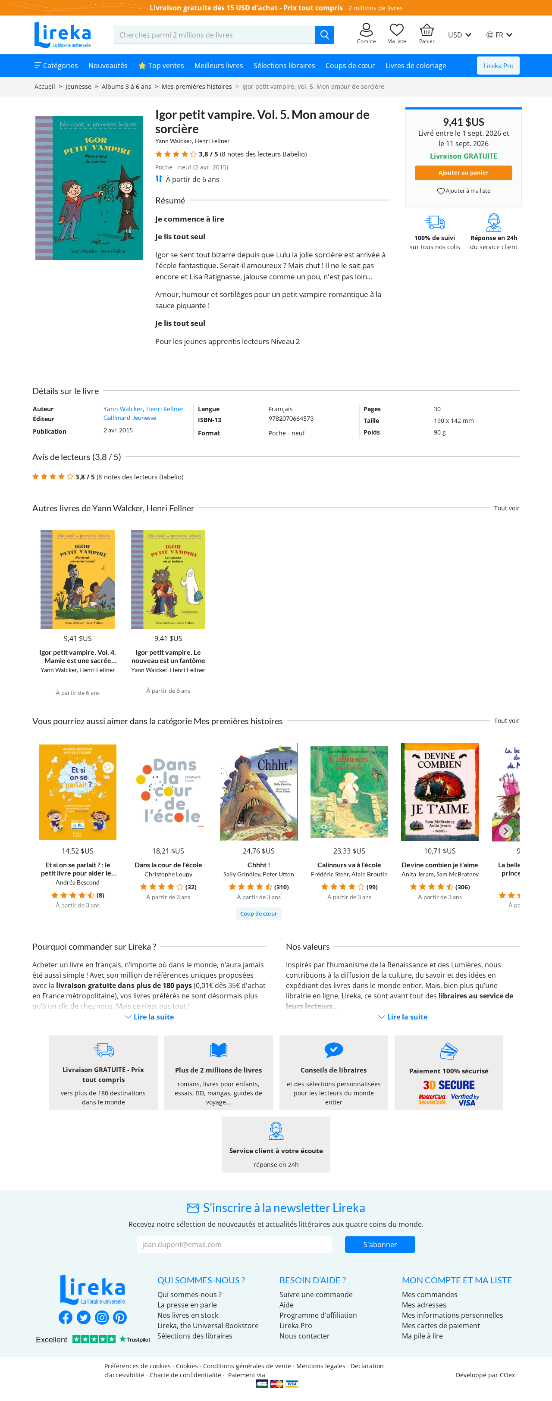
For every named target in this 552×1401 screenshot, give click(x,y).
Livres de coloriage (416, 65)
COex (507, 1375)
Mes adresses (424, 1305)
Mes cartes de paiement (441, 1325)
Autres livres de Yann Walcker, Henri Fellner (113, 508)
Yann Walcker (173, 140)
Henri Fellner (212, 140)
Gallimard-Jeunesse (130, 417)
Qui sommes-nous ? (189, 1294)
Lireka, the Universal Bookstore (208, 1325)
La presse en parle (187, 1305)
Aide (286, 1305)
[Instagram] (102, 1318)
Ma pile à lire (422, 1336)
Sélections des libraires (194, 1336)
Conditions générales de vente (247, 1366)
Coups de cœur (350, 65)
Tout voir (507, 508)
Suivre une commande (316, 1294)
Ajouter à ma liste (467, 190)
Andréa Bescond (78, 882)
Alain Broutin (369, 874)
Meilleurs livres (218, 65)
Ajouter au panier (464, 172)
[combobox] (214, 35)
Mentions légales (320, 1366)
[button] (159, 154)
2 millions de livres (375, 8)
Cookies (187, 1366)
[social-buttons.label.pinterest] (120, 1318)
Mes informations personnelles (452, 1315)
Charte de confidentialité (185, 1375)
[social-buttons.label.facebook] (65, 1318)
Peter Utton (278, 874)
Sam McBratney (457, 874)
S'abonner (380, 1244)
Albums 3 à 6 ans (126, 86)
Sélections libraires (284, 65)
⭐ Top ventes (161, 65)
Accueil (44, 86)
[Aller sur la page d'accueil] (62, 35)
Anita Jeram (417, 874)
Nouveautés (108, 65)
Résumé (170, 200)
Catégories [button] (59, 65)
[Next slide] (506, 831)
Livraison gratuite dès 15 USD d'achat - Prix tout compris (246, 8)
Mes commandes (430, 1294)
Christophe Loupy (168, 874)
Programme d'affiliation (318, 1315)
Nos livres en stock (187, 1315)
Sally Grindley (241, 874)
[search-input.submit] (324, 35)
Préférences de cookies (137, 1366)
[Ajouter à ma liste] (108, 535)
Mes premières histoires (197, 86)
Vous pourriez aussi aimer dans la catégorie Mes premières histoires (157, 721)
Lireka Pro (498, 65)
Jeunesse (78, 86)
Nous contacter (304, 1336)
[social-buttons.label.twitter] (84, 1318)
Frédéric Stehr (330, 874)
